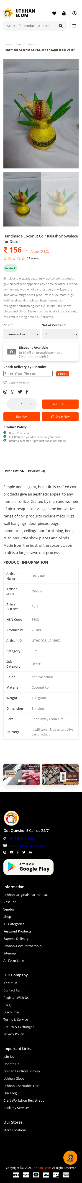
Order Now (61, 416)
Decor (30, 44)
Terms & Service (15, 1019)
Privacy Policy (13, 1034)
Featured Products (17, 931)
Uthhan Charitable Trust (22, 1086)
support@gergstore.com (27, 845)
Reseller (9, 902)
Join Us (8, 1056)
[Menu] (74, 26)
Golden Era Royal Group (21, 1071)
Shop (7, 916)
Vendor (8, 909)
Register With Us (16, 997)
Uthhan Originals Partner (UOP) (27, 895)
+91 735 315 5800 (21, 838)
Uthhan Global (14, 1078)
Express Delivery (15, 938)
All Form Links (14, 960)
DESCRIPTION (14, 471)
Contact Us (11, 990)
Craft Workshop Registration (24, 1100)
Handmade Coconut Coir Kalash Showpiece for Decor (38, 50)
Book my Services (16, 1108)
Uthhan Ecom (42, 1168)
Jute (18, 44)
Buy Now (21, 416)
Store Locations (15, 1130)
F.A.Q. (7, 1005)
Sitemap (9, 953)
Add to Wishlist (19, 383)
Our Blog (10, 1093)
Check (62, 374)
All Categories (13, 924)
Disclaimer (11, 1012)
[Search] (60, 25)
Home (7, 44)
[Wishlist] (54, 13)
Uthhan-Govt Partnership (22, 946)
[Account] (74, 13)
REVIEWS (36, 471)
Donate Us (11, 1064)
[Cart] (64, 13)
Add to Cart (60, 404)
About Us (10, 983)
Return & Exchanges (18, 1027)
